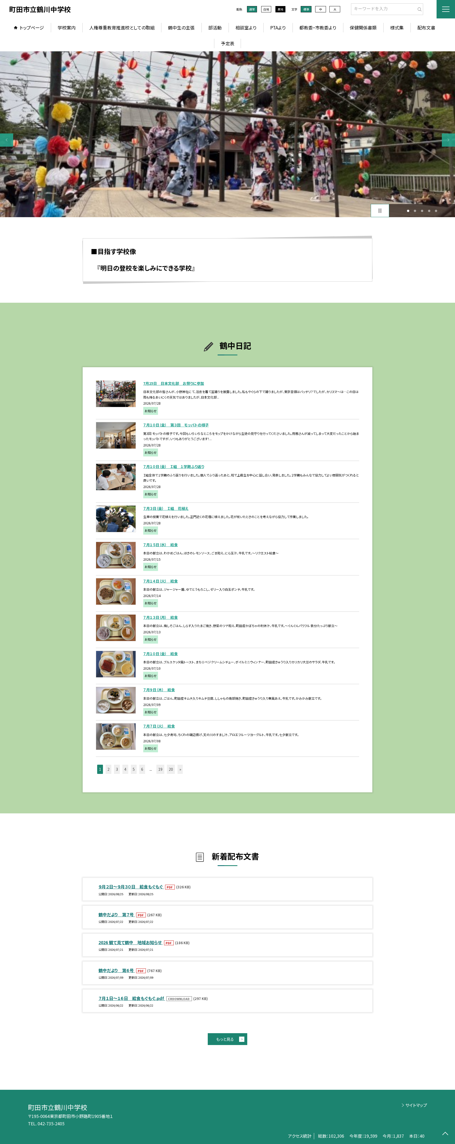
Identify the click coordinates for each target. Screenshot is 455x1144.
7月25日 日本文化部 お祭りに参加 (173, 383)
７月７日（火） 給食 (159, 726)
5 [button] (436, 210)
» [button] (180, 769)
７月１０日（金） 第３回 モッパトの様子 (176, 424)
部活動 (215, 27)
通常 (252, 9)
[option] (227, 134)
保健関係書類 (363, 27)
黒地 (280, 9)
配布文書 (426, 27)
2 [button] (415, 210)
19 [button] (160, 769)
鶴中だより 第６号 (116, 970)
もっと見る (225, 1039)
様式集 (397, 27)
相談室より (245, 27)
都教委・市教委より (317, 27)
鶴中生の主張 (181, 27)
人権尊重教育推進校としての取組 (122, 27)
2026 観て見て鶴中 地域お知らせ (130, 942)
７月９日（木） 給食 (159, 689)
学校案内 (67, 27)
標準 (306, 9)
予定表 (227, 43)
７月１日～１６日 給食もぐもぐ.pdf (131, 998)
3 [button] (422, 210)
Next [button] (448, 140)
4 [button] (429, 210)
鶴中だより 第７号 (116, 914)
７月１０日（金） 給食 (160, 653)
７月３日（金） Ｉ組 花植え (166, 508)
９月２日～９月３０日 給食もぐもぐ (131, 886)
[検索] (418, 8)
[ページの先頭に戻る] (445, 1134)
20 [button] (171, 769)
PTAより (278, 27)
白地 (266, 9)
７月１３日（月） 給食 (160, 617)
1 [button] (408, 210)
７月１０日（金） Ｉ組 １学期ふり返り (173, 466)
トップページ (32, 27)
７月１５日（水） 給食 (160, 544)
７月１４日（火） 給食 (160, 581)
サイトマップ (416, 1105)
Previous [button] (6, 140)
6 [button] (142, 769)
